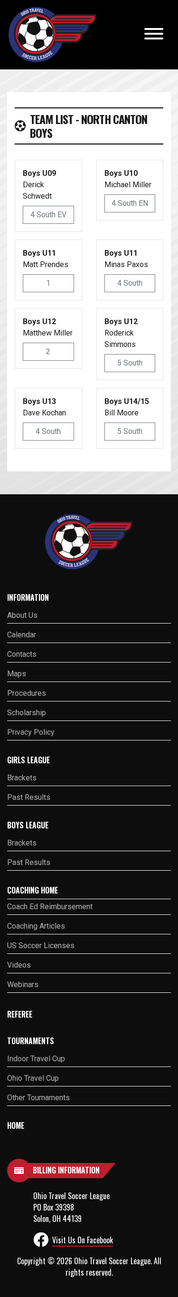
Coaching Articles (36, 926)
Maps (16, 673)
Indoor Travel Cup (36, 1058)
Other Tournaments (38, 1097)
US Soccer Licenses (41, 945)
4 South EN (130, 203)
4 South (129, 283)
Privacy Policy (31, 732)
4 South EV (48, 214)
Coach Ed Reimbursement (50, 906)
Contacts (22, 654)
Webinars (22, 984)
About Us (22, 615)
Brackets (22, 777)
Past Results (28, 797)
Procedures (26, 693)
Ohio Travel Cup (33, 1078)
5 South (129, 362)
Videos (19, 965)
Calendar (21, 634)
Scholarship (26, 712)
